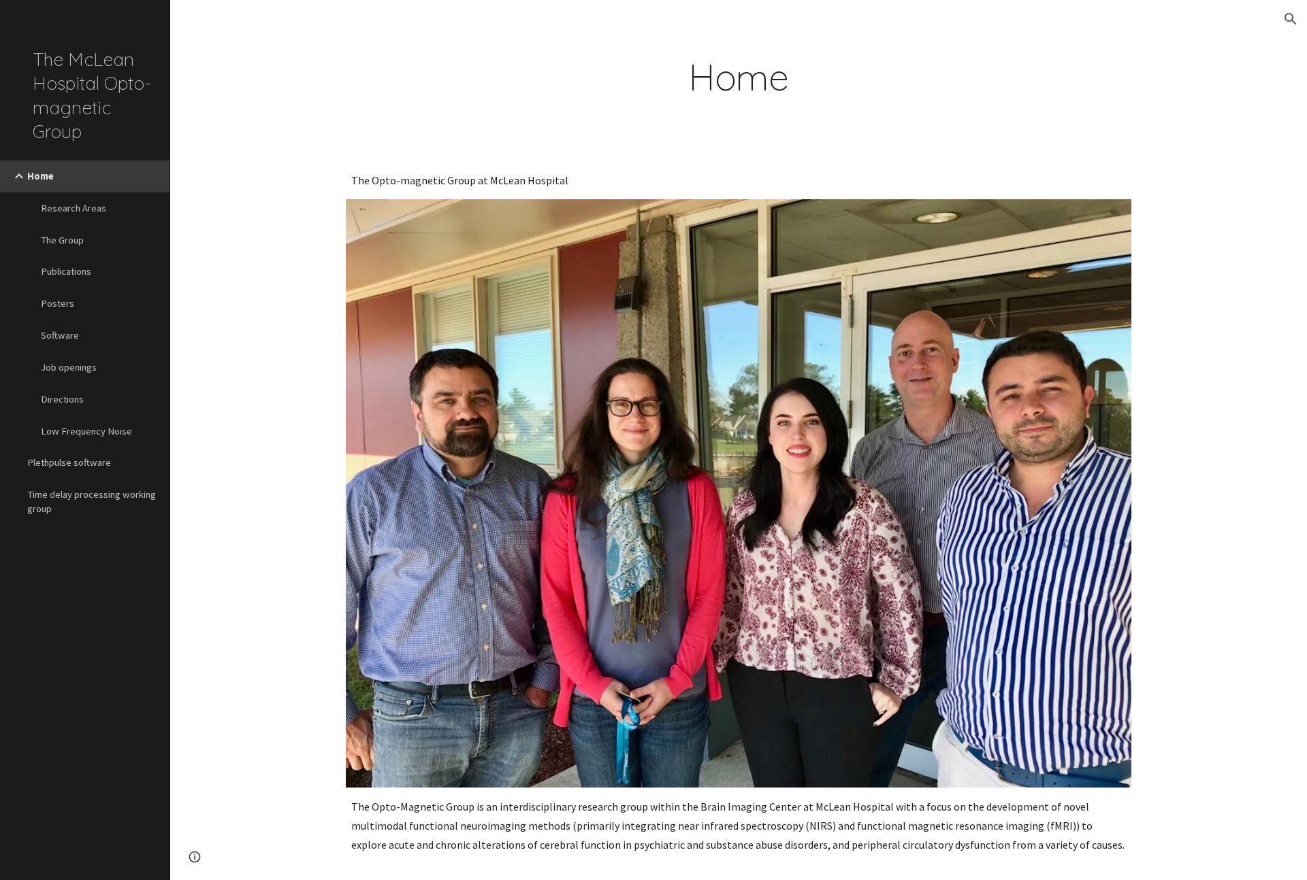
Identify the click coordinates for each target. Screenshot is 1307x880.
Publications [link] (66, 271)
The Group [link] (62, 240)
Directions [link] (62, 399)
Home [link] (40, 176)
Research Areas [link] (73, 208)
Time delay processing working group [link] (91, 501)
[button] (1290, 19)
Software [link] (60, 335)
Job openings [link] (69, 367)
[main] (738, 77)
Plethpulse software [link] (69, 462)
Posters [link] (57, 303)
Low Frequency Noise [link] (86, 431)
